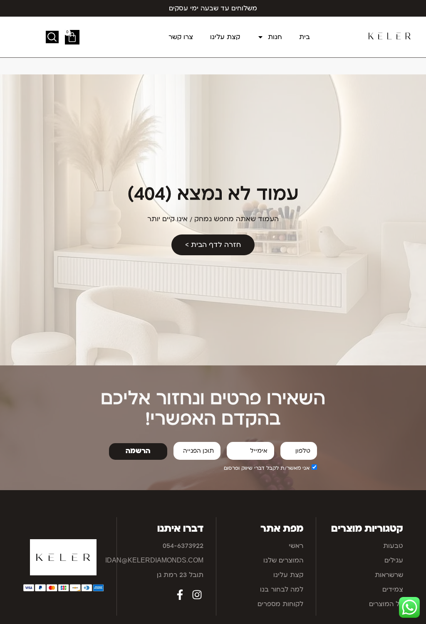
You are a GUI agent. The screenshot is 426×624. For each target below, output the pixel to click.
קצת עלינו (225, 37)
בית (304, 37)
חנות (275, 37)
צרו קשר (180, 37)
